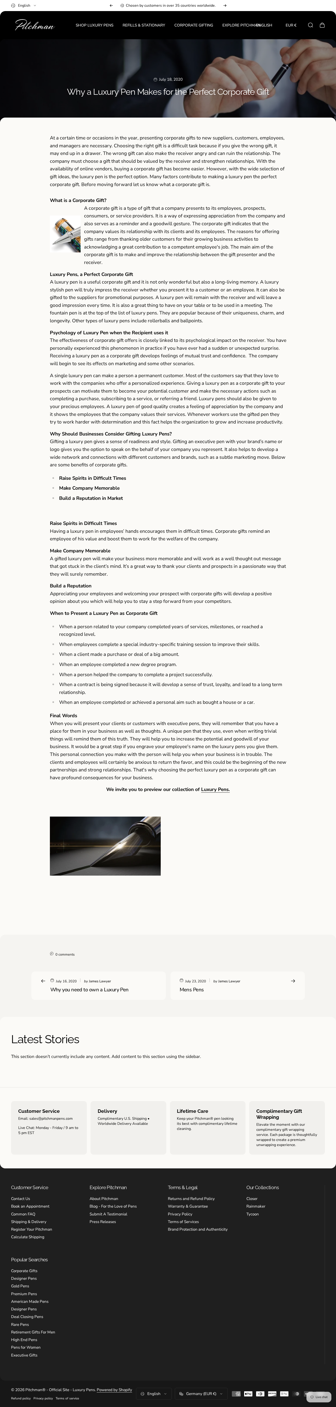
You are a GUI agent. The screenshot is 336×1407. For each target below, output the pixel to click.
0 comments (65, 954)
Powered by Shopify (114, 1389)
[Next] (225, 5)
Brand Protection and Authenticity (198, 1229)
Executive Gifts (24, 1355)
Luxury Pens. (215, 789)
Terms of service (67, 1398)
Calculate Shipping (27, 1237)
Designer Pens (24, 1278)
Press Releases (103, 1221)
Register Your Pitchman (31, 1229)
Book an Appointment (30, 1206)
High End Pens (24, 1339)
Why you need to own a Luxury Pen (89, 989)
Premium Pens (24, 1293)
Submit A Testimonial (108, 1214)
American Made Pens (29, 1301)
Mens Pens (192, 989)
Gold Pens (20, 1286)
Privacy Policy (180, 1214)
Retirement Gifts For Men (33, 1332)
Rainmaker (255, 1206)
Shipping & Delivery (28, 1221)
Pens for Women (26, 1347)
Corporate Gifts (24, 1270)
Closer (251, 1198)
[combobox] (24, 5)
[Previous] (111, 5)
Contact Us (20, 1198)
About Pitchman (104, 1198)
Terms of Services (183, 1221)
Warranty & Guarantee (188, 1206)
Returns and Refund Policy (191, 1198)
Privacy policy (43, 1398)
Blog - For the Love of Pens (113, 1206)
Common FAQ (23, 1214)
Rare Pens (20, 1324)
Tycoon (252, 1214)
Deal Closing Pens (27, 1316)
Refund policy (21, 1398)
